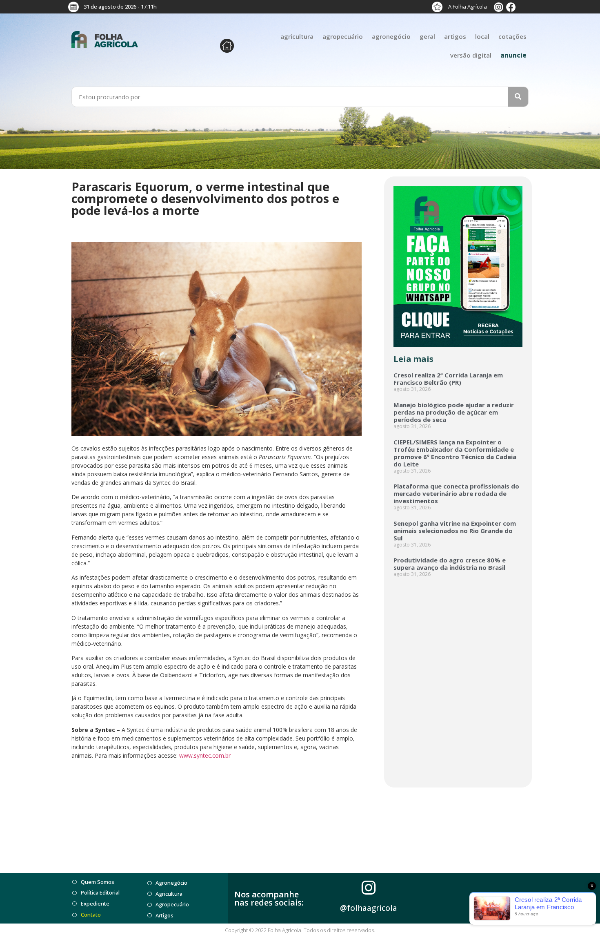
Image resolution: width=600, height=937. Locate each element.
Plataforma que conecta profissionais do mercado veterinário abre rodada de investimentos (456, 493)
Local (482, 36)
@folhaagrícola (368, 908)
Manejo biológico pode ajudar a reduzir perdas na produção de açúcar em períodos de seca (453, 412)
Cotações (512, 36)
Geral (427, 36)
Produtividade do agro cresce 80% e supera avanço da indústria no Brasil (449, 563)
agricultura (296, 36)
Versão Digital (470, 55)
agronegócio (391, 36)
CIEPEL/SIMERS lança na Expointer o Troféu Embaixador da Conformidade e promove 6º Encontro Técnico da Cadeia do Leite (454, 453)
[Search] (518, 97)
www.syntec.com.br (205, 755)
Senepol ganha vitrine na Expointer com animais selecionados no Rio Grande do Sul (454, 530)
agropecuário (342, 36)
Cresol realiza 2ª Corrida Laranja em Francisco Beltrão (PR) (448, 378)
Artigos (455, 36)
